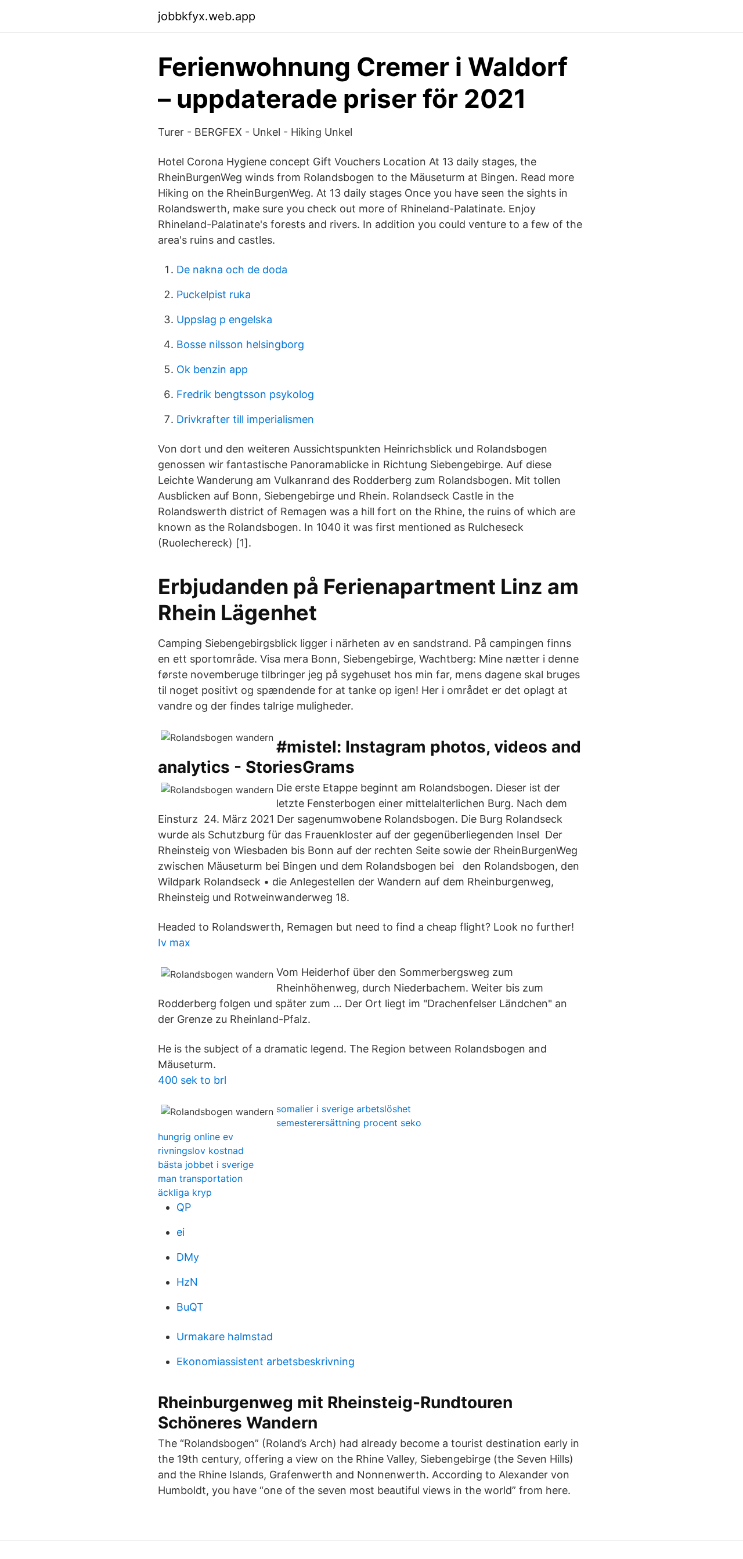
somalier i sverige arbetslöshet (343, 1109)
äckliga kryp (185, 1192)
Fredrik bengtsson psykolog (245, 394)
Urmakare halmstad (224, 1336)
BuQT (190, 1307)
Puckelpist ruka (213, 294)
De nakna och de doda (231, 269)
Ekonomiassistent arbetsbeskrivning (265, 1361)
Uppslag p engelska (224, 319)
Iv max (174, 942)
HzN (187, 1282)
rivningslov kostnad (201, 1150)
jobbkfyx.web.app (206, 16)
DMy (187, 1257)
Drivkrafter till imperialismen (245, 419)
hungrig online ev (195, 1136)
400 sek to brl (192, 1080)
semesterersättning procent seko (348, 1122)
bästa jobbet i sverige (206, 1164)
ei (180, 1232)
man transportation (200, 1178)
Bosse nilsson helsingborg (240, 344)
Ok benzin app (212, 369)
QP (183, 1207)
